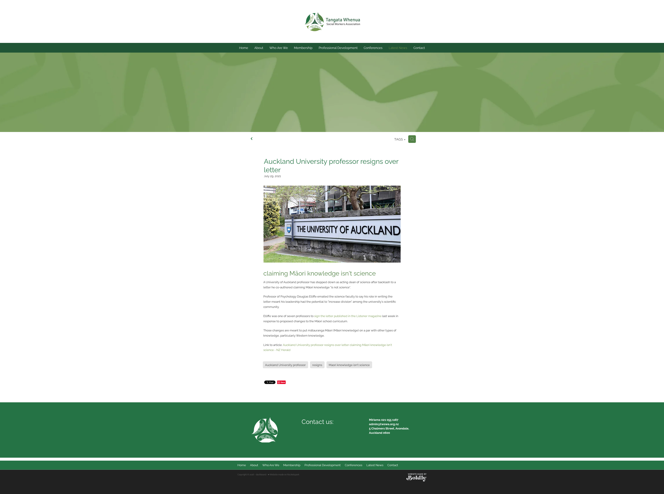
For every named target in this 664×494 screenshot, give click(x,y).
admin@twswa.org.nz (384, 424)
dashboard (261, 474)
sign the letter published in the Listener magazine (347, 316)
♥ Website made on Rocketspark (283, 474)
